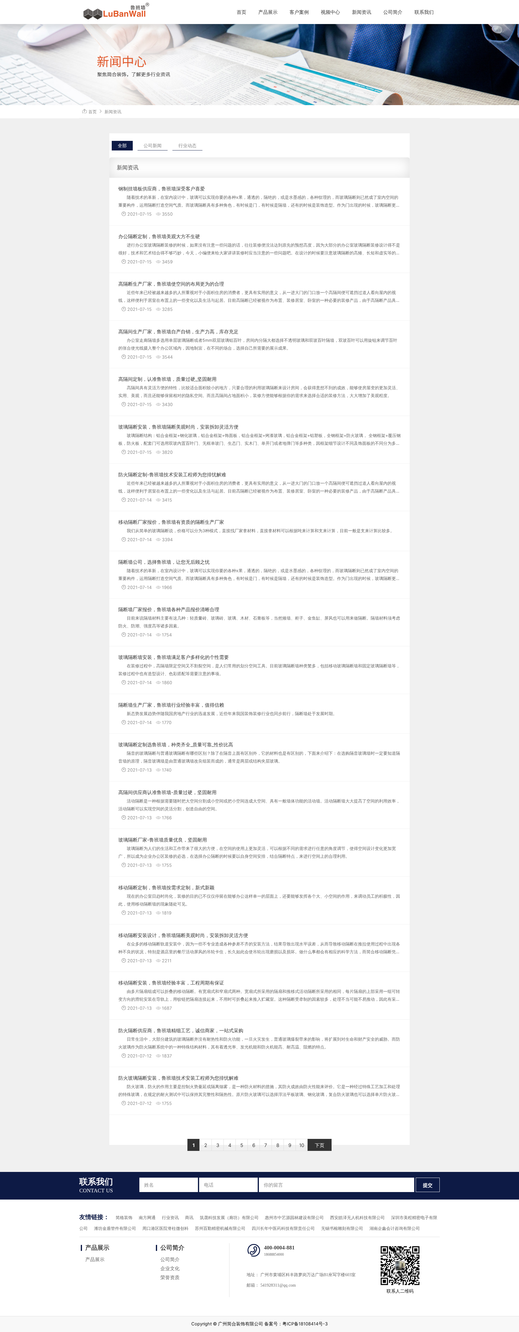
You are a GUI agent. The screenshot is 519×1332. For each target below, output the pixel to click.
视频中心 (330, 12)
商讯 (189, 1217)
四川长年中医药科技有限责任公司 (283, 1228)
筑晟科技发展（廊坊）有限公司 (229, 1217)
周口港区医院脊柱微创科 (165, 1228)
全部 (122, 145)
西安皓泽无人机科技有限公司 (357, 1217)
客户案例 (299, 12)
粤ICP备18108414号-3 (305, 1324)
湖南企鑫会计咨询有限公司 (394, 1228)
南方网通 (147, 1217)
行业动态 (187, 145)
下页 (319, 1145)
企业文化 (170, 1268)
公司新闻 (153, 145)
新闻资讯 (361, 12)
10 (301, 1145)
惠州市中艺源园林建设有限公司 (294, 1217)
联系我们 (424, 12)
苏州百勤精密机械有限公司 (220, 1228)
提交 (427, 1185)
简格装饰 (124, 1217)
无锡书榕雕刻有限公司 (342, 1228)
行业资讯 (170, 1217)
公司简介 (392, 12)
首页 (241, 12)
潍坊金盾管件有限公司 (115, 1228)
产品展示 (268, 12)
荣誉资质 (170, 1277)
